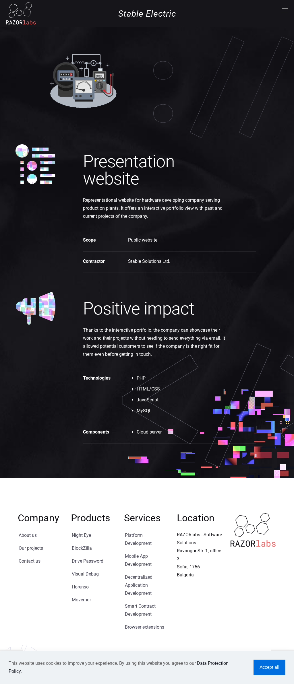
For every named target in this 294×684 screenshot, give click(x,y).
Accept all (269, 667)
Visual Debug (85, 574)
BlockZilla (82, 548)
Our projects (31, 548)
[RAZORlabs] (21, 13)
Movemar (81, 600)
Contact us (29, 561)
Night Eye (81, 535)
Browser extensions (144, 627)
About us (28, 535)
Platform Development (138, 539)
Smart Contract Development (140, 610)
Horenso (80, 587)
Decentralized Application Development (138, 585)
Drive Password (87, 561)
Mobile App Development (138, 560)
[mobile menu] (285, 10)
